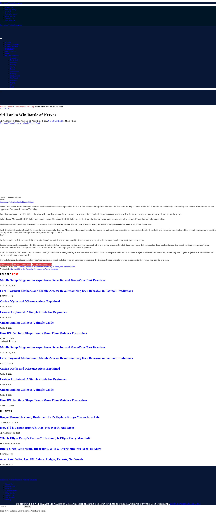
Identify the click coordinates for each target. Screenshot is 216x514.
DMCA (8, 12)
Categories (11, 47)
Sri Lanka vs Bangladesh (42, 264)
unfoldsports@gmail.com (185, 504)
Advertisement (10, 14)
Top (7, 53)
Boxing (13, 65)
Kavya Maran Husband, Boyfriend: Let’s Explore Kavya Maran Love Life (50, 417)
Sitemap (8, 500)
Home (8, 42)
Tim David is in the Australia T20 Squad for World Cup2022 (34, 269)
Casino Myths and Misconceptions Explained (30, 301)
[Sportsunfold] (65, 38)
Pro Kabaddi (15, 76)
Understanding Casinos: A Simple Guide (27, 322)
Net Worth (14, 78)
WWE (12, 67)
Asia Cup (30, 106)
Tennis (12, 69)
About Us (9, 7)
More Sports (12, 56)
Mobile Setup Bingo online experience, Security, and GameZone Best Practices (52, 280)
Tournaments (20, 106)
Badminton (14, 71)
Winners (13, 80)
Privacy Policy (10, 9)
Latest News (12, 44)
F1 (11, 85)
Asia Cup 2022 (6, 264)
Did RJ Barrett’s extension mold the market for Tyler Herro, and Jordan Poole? (44, 267)
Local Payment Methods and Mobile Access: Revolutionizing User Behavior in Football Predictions (66, 290)
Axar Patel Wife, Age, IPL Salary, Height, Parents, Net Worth (41, 459)
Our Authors (10, 21)
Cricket (9, 49)
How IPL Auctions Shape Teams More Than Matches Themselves (43, 333)
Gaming (13, 58)
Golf (12, 87)
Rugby (12, 82)
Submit (27, 506)
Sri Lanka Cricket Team (21, 264)
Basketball (14, 60)
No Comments (56, 121)
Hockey (13, 74)
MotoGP (13, 62)
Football (10, 51)
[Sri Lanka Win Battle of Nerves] (75, 195)
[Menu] (1, 38)
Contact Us (9, 18)
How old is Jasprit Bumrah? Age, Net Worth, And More (37, 427)
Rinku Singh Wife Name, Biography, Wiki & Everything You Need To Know (51, 448)
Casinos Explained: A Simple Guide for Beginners (33, 312)
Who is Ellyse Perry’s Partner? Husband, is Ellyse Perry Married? (45, 438)
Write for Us (10, 16)
